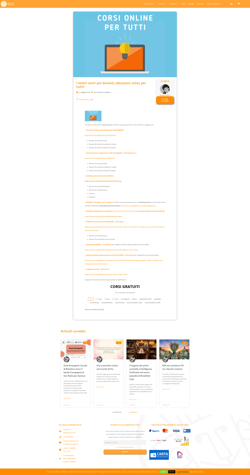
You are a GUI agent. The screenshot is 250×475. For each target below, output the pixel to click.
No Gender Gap (94, 302)
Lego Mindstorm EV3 (145, 299)
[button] (231, 4)
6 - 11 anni (115, 299)
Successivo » (133, 412)
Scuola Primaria (119, 302)
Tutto (90, 299)
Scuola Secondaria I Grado (134, 302)
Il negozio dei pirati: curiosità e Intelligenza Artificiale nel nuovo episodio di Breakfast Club (140, 372)
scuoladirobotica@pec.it (70, 444)
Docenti (134, 299)
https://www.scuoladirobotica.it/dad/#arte (100, 158)
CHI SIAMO (172, 4)
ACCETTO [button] (163, 472)
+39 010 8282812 (68, 437)
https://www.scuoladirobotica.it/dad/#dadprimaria (138, 206)
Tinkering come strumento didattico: (100, 176)
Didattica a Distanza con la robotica (99, 202)
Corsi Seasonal (125, 299)
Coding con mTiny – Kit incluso (97, 269)
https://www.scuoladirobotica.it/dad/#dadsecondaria (103, 216)
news (96, 92)
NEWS (183, 4)
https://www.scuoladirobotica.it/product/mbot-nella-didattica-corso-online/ (111, 250)
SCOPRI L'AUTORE (165, 100)
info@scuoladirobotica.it (71, 441)
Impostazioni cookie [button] (196, 472)
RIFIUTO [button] (171, 472)
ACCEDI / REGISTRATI (213, 4)
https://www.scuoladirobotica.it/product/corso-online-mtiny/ (106, 274)
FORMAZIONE (148, 4)
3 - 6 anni (107, 299)
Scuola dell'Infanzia (106, 302)
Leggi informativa (183, 472)
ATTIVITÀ (161, 4)
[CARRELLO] (239, 3)
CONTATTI (200, 4)
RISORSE (191, 4)
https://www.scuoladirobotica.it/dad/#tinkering (103, 181)
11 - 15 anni (98, 299)
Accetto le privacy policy (126, 447)
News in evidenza (104, 92)
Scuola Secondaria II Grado (152, 302)
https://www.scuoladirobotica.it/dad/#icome (100, 135)
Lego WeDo (157, 299)
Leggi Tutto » (67, 398)
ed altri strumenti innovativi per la (125, 211)
